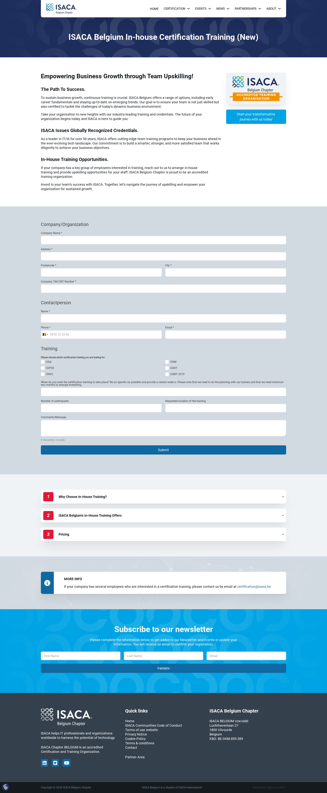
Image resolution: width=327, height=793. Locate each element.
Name (45, 311)
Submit (163, 450)
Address (46, 249)
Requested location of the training (185, 401)
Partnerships (245, 8)
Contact (131, 748)
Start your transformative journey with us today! (256, 116)
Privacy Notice (136, 734)
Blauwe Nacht (276, 787)
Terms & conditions (139, 743)
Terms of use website (141, 730)
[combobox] (45, 334)
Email (169, 327)
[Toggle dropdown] (188, 8)
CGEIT (173, 368)
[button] (163, 497)
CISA (48, 361)
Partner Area (135, 757)
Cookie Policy (135, 739)
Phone (45, 327)
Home (154, 9)
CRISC (49, 374)
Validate (163, 668)
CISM (173, 361)
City (168, 265)
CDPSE (50, 368)
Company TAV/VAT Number (58, 281)
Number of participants (55, 401)
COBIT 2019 (177, 374)
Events (200, 8)
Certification (174, 8)
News (220, 8)
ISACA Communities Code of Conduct (153, 725)
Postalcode (48, 265)
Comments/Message (53, 417)
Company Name (51, 233)
